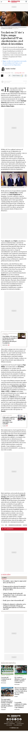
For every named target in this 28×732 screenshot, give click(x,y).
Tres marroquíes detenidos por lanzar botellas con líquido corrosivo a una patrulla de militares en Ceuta (7, 703)
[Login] (26, 2)
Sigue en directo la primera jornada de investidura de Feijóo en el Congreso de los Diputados (14, 63)
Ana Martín (4, 425)
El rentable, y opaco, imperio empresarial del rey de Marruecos (14, 581)
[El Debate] (14, 1)
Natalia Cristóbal (10, 69)
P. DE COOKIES (9, 725)
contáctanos (18, 722)
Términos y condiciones (9, 723)
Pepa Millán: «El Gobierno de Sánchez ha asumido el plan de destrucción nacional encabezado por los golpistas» (9, 340)
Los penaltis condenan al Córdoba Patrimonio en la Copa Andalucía (21, 705)
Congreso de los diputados (15, 525)
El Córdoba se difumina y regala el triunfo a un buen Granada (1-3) (20, 680)
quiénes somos (9, 722)
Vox (6, 525)
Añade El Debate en (16, 75)
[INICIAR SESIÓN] (26, 2)
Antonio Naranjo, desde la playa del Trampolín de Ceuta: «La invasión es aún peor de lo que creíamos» (14, 595)
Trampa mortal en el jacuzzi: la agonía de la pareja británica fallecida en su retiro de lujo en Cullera (14, 588)
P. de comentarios (18, 725)
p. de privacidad (20, 723)
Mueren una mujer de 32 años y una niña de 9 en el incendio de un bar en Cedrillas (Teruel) (21, 691)
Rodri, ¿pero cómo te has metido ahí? (13, 600)
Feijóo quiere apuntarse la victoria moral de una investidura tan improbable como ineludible (9, 421)
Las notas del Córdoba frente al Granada (6, 679)
